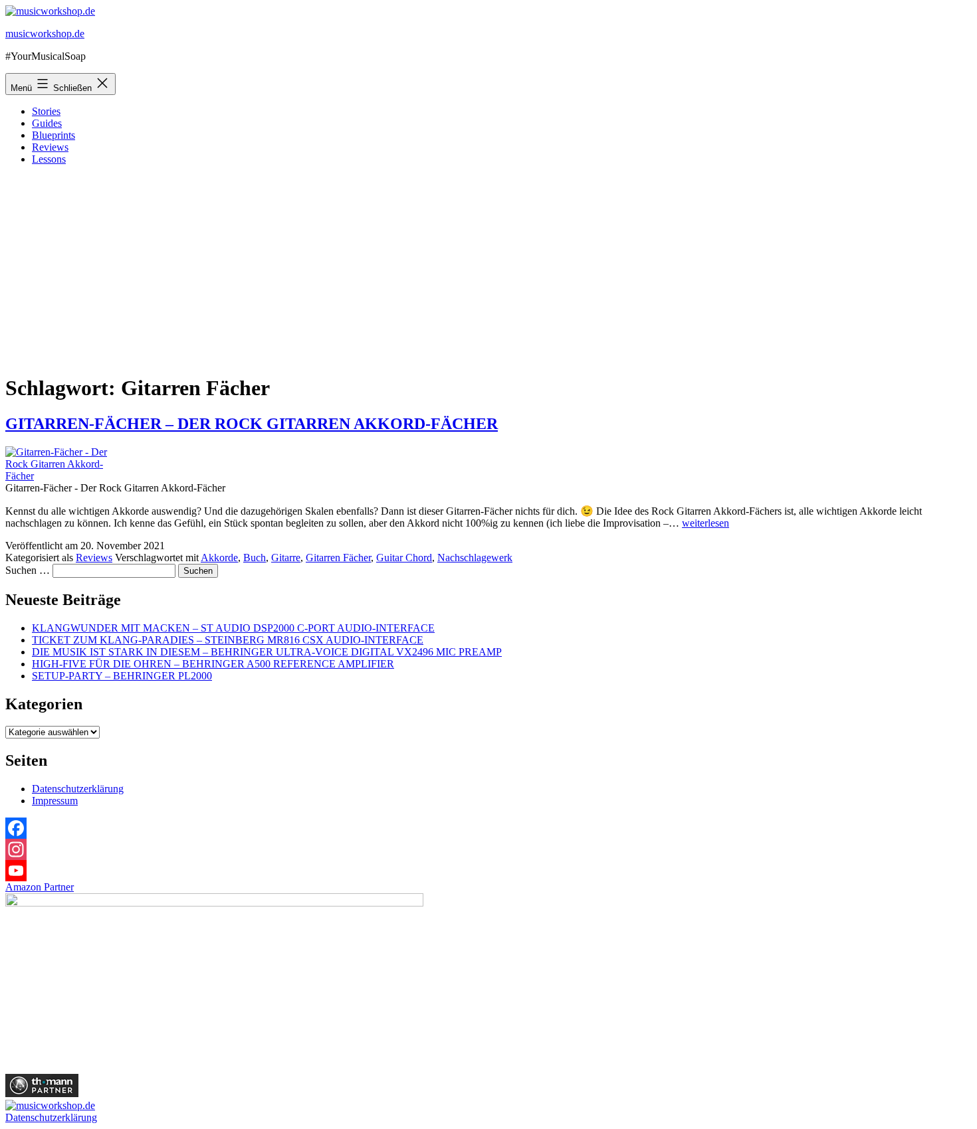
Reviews (50, 147)
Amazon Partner (39, 887)
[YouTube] (488, 870)
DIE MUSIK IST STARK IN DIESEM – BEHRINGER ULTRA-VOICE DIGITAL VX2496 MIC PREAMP (267, 651)
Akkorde (219, 557)
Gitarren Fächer (338, 557)
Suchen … (27, 570)
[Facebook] (488, 828)
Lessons (49, 159)
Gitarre (285, 557)
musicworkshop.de (44, 33)
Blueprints (53, 135)
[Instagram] (488, 849)
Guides (47, 123)
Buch (254, 557)
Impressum (55, 800)
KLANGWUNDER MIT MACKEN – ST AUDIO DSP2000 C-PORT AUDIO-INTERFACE (233, 628)
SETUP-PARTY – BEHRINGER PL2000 (122, 675)
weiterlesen (705, 523)
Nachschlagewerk (474, 557)
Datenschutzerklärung (78, 788)
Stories (46, 111)
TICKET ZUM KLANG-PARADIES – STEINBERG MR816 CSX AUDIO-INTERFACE (227, 640)
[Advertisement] (488, 269)
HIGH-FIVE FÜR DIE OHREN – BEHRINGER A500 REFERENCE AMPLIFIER (213, 663)
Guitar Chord (404, 557)
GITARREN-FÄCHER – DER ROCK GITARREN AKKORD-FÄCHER (251, 423)
